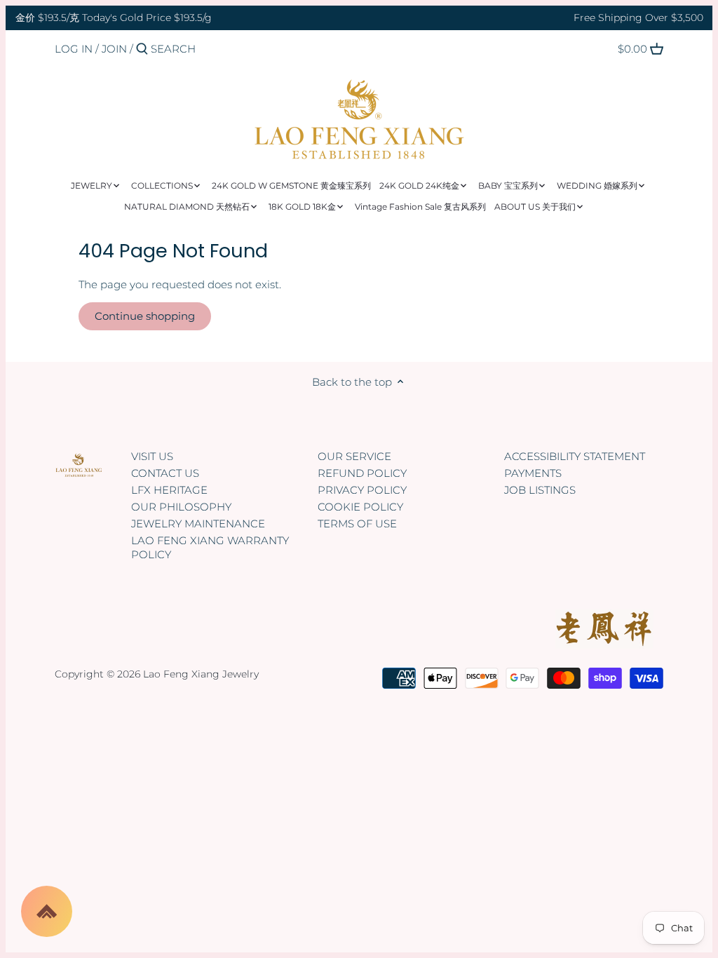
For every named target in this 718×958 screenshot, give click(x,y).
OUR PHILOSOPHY (181, 506)
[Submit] (142, 49)
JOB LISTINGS (540, 490)
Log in (74, 48)
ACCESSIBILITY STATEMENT (574, 456)
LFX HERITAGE (169, 490)
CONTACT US (165, 473)
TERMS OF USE (357, 523)
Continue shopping (145, 316)
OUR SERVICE (354, 456)
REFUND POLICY (362, 473)
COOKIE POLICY (360, 506)
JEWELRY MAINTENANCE (198, 523)
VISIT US (152, 456)
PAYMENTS (533, 473)
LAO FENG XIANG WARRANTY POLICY (210, 547)
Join (114, 48)
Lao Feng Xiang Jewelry (201, 674)
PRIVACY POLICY (362, 490)
